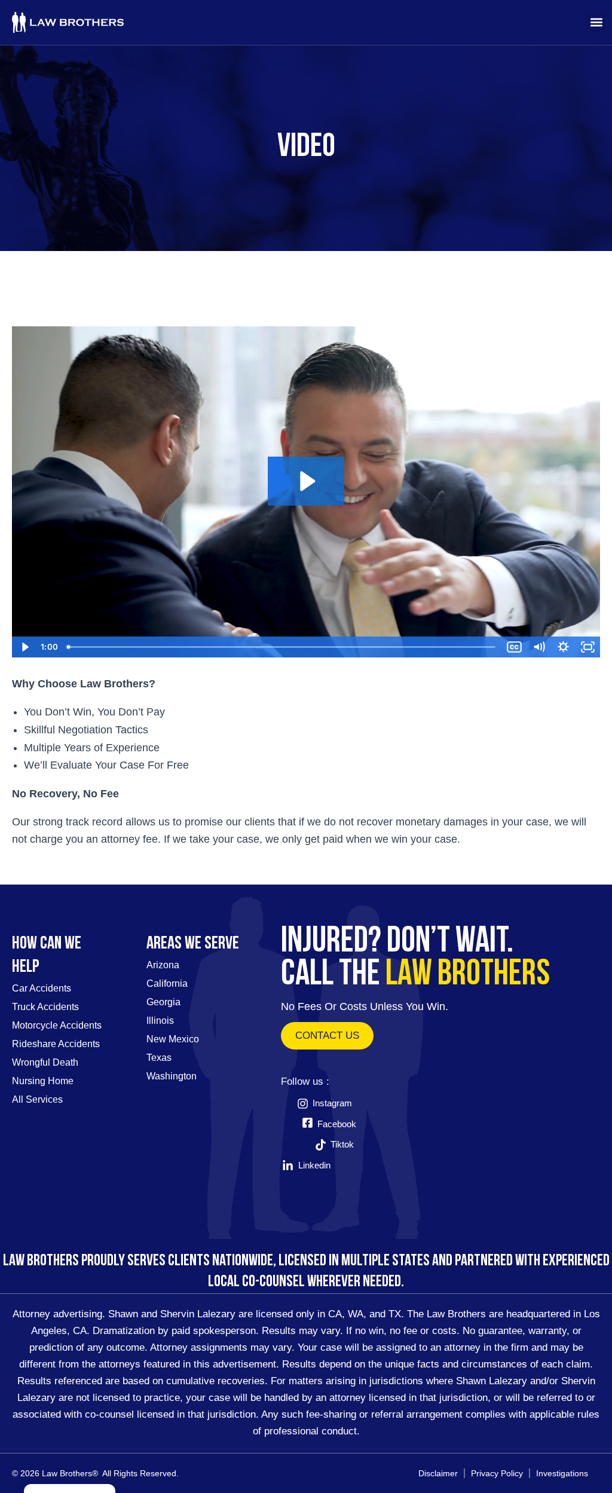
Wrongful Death (45, 1062)
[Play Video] (24, 647)
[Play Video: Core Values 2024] (306, 481)
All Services (37, 1099)
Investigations (562, 1473)
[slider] (282, 647)
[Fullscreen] (588, 647)
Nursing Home (43, 1081)
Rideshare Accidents (56, 1044)
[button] (596, 22)
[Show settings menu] (563, 647)
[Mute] (539, 647)
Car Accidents (41, 988)
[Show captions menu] (514, 647)
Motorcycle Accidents (57, 1025)
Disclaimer (438, 1473)
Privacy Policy (497, 1473)
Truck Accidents (45, 1007)
